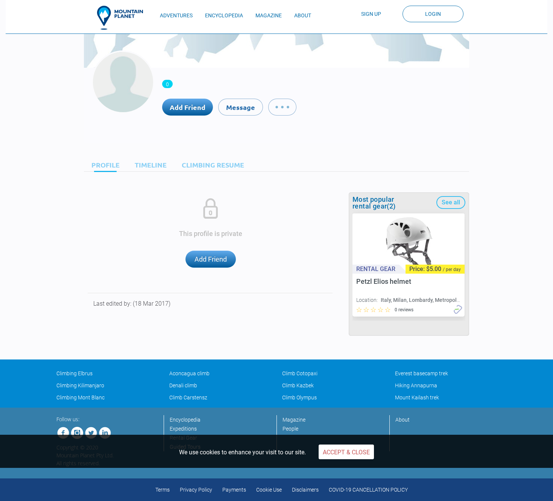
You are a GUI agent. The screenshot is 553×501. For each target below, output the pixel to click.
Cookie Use (269, 490)
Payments (234, 490)
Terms (162, 490)
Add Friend (187, 107)
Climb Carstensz (188, 397)
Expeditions (183, 429)
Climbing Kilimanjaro (80, 385)
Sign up (371, 14)
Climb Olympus (299, 397)
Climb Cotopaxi (300, 373)
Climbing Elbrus (74, 373)
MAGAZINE (268, 15)
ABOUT (302, 15)
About (402, 420)
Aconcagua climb (189, 373)
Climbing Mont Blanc (80, 397)
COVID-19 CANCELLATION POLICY (368, 490)
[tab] (103, 164)
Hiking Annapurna (416, 385)
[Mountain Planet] (123, 18)
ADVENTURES (176, 15)
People (290, 429)
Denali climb (183, 385)
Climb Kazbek (298, 385)
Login (433, 14)
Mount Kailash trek (417, 397)
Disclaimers (305, 490)
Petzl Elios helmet (383, 281)
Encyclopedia (185, 420)
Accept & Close (346, 452)
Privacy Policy (196, 490)
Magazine (294, 420)
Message (240, 107)
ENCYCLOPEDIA (224, 15)
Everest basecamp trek (421, 373)
